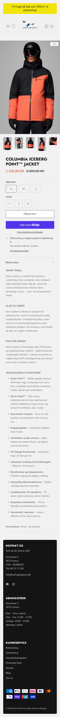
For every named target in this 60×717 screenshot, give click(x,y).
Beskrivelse (12, 262)
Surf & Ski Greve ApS (22, 708)
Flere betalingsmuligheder (30, 232)
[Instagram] (13, 584)
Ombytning (12, 652)
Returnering (12, 647)
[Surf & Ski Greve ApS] (30, 26)
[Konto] (44, 26)
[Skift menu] (8, 26)
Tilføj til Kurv (30, 213)
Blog (8, 673)
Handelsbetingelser (16, 657)
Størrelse (11, 182)
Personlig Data (14, 662)
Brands (9, 668)
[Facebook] (7, 584)
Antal (9, 196)
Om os (9, 678)
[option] (30, 87)
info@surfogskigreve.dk (18, 574)
